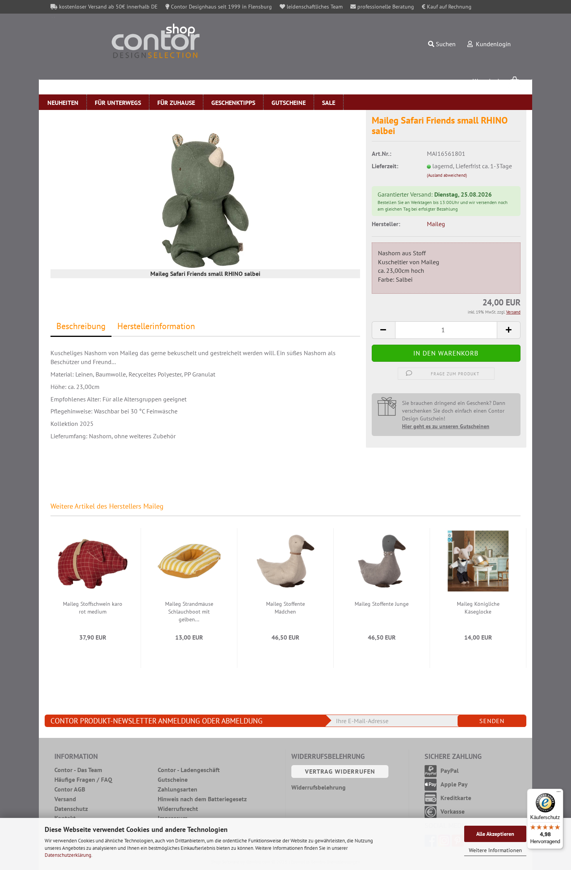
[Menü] (558, 793)
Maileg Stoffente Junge (382, 603)
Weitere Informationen (495, 850)
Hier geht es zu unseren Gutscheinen (445, 426)
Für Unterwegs (118, 102)
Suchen (445, 44)
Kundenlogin (492, 44)
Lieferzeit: (385, 166)
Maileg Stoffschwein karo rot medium (92, 607)
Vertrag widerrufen (340, 771)
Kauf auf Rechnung (448, 6)
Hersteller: (386, 224)
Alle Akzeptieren (495, 833)
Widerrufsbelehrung (318, 787)
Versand (65, 799)
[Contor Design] (187, 40)
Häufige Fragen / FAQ (83, 779)
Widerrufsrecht (178, 808)
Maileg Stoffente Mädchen (285, 607)
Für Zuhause (176, 102)
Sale (328, 102)
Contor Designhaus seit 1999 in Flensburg (220, 6)
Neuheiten (62, 102)
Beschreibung (81, 326)
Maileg (436, 224)
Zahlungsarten (177, 789)
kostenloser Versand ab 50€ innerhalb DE (107, 6)
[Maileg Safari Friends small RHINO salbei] (205, 200)
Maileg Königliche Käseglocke (478, 607)
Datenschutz (71, 808)
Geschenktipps (233, 102)
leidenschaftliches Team (314, 6)
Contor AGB (69, 789)
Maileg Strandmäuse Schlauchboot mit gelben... (189, 611)
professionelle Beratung (385, 6)
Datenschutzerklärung (68, 855)
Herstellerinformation (156, 326)
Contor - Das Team (78, 770)
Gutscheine (289, 102)
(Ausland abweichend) (447, 175)
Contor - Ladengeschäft (189, 770)
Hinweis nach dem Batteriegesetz (202, 799)
